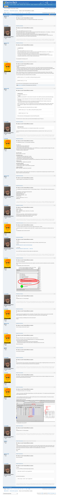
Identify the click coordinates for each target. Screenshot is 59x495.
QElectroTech (6, 10)
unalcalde (6, 61)
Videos (32, 4)
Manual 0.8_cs (41, 4)
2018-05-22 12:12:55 (19, 61)
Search (11, 4)
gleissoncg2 (6, 88)
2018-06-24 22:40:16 (19, 323)
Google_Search (49, 4)
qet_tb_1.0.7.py (19, 85)
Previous (8, 12)
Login (18, 4)
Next (29, 12)
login (46, 12)
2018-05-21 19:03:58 (19, 25)
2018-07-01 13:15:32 (19, 333)
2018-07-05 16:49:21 (19, 387)
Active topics (46, 8)
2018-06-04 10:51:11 (19, 185)
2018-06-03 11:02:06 (19, 138)
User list (8, 4)
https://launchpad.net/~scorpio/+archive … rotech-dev (24, 248)
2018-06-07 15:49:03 (19, 205)
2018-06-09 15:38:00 (19, 237)
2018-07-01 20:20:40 (19, 357)
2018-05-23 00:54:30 (19, 88)
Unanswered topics (52, 8)
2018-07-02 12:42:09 (19, 372)
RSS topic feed (52, 14)
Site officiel (21, 4)
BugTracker (28, 4)
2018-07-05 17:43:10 (19, 425)
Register (14, 4)
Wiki (24, 4)
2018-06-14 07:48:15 (19, 293)
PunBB (42, 493)
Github (45, 4)
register (49, 12)
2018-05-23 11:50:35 (19, 121)
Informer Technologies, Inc (52, 493)
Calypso (5, 441)
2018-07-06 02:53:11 (19, 453)
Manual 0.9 (36, 4)
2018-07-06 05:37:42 (19, 463)
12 (26, 12)
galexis (5, 347)
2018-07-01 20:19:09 (19, 347)
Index (5, 4)
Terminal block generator (14, 10)
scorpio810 (6, 25)
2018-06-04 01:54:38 (19, 175)
